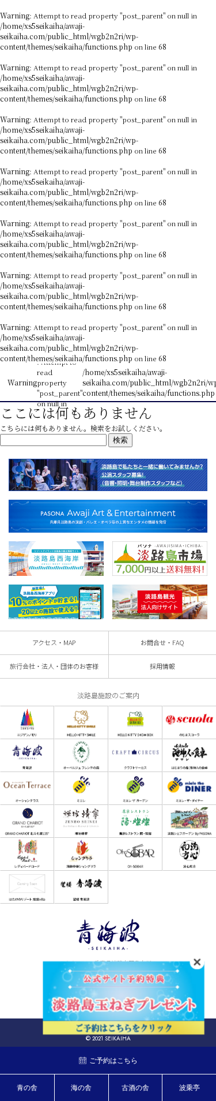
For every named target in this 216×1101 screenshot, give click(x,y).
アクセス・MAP (53, 642)
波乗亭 (189, 1088)
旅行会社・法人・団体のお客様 (54, 666)
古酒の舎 (135, 1088)
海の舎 (81, 1088)
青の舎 (27, 1088)
